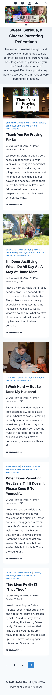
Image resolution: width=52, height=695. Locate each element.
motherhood (25, 250)
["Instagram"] (29, 3)
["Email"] (36, 3)
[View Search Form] (46, 3)
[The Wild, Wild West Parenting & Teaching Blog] (26, 14)
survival (26, 466)
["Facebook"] (15, 3)
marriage (11, 378)
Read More (14, 204)
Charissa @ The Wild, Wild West (24, 146)
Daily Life (11, 250)
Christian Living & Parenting (21, 123)
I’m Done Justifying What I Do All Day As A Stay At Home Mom (24, 266)
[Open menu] (26, 25)
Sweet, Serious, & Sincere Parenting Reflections (26, 126)
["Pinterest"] (22, 3)
